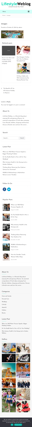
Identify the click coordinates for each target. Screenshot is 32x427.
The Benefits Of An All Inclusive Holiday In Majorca (9, 90)
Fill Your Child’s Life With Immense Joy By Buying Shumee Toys (23, 78)
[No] (30, 422)
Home (3, 15)
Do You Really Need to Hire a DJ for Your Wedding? (16, 328)
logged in (11, 104)
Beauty (4, 313)
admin (20, 27)
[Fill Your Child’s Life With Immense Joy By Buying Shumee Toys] (23, 68)
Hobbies (4, 310)
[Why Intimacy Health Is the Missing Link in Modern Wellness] (6, 227)
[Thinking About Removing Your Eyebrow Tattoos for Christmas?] (6, 237)
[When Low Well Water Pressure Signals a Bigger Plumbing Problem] (6, 207)
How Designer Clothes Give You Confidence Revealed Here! (23, 59)
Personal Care (5, 299)
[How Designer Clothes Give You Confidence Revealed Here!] (23, 50)
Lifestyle (4, 304)
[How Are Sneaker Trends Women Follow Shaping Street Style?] (6, 257)
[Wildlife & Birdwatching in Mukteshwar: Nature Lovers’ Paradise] (6, 247)
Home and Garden (6, 296)
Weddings (4, 301)
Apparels (4, 307)
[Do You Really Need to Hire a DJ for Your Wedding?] (6, 217)
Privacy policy (18, 424)
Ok (12, 424)
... (27, 124)
